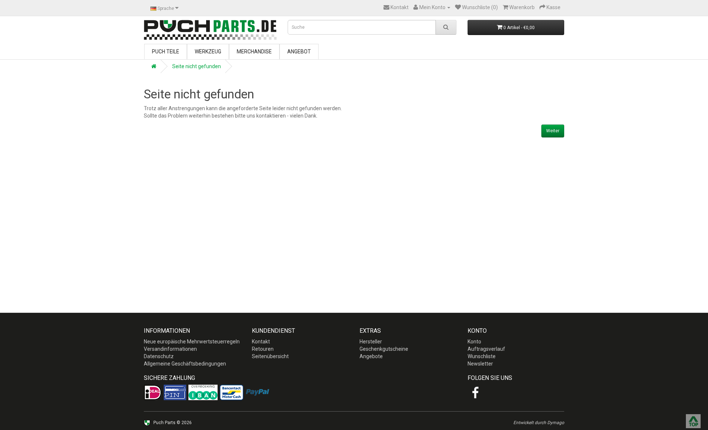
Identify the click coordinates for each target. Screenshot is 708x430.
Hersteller (371, 342)
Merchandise (254, 52)
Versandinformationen (170, 349)
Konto (474, 342)
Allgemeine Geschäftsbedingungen (185, 364)
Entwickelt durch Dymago (538, 422)
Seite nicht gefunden (196, 66)
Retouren (263, 349)
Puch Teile (165, 52)
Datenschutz (159, 356)
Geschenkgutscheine (384, 349)
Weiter (552, 130)
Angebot (299, 52)
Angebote (371, 356)
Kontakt (261, 342)
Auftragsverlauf (486, 349)
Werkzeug (208, 52)
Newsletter (480, 364)
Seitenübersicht (270, 356)
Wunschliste (482, 356)
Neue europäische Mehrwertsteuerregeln (192, 342)
